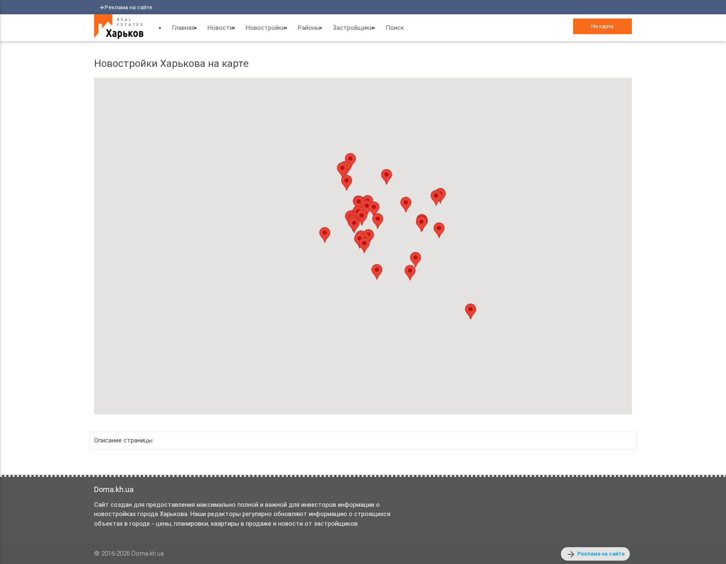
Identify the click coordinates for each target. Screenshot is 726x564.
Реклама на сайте (129, 7)
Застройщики (353, 28)
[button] (354, 225)
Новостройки (265, 28)
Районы (309, 28)
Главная (183, 28)
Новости (220, 28)
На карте (602, 26)
